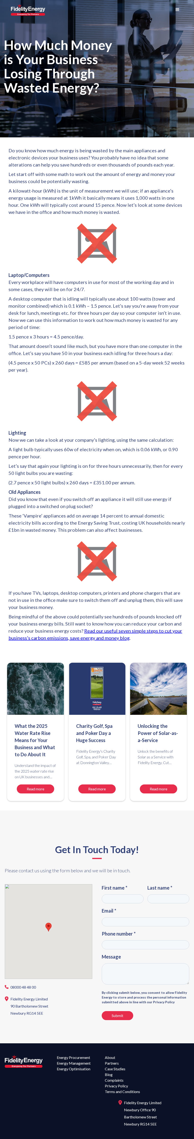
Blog (109, 1074)
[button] (177, 9)
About (110, 1057)
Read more (35, 789)
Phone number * (119, 933)
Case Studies (115, 1069)
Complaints (114, 1080)
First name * (114, 888)
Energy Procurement (73, 1057)
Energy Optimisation (73, 1069)
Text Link (14, 987)
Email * (109, 911)
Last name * (159, 888)
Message (111, 956)
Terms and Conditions (122, 1091)
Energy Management (74, 1063)
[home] (28, 10)
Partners (112, 1063)
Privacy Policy (116, 1086)
